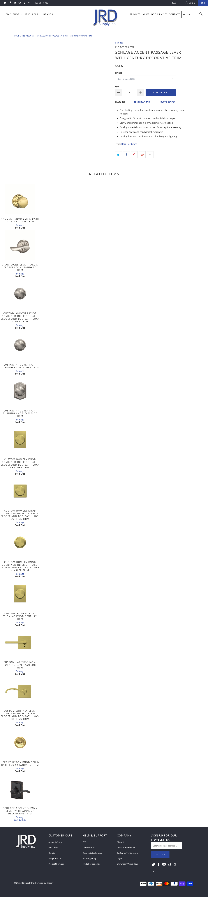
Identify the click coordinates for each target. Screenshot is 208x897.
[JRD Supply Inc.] (105, 17)
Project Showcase (56, 863)
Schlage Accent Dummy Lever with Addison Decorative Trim (20, 788)
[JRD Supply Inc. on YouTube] (14, 3)
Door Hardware (129, 144)
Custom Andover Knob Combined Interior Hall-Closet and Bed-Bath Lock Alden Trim (20, 293)
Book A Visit (159, 14)
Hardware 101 (89, 847)
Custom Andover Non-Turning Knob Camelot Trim (20, 391)
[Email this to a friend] (150, 154)
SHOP (16, 14)
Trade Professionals (91, 863)
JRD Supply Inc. (27, 882)
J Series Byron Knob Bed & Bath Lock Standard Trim (20, 742)
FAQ (84, 842)
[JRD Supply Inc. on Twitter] (5, 3)
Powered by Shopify (44, 882)
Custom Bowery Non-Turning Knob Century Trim (20, 594)
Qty (117, 86)
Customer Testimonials (127, 853)
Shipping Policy (89, 858)
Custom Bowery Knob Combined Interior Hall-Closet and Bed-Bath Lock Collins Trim (20, 491)
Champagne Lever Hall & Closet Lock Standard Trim (20, 245)
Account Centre (55, 842)
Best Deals (53, 847)
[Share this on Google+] (142, 154)
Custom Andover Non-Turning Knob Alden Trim (20, 345)
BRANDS (48, 14)
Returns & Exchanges (92, 853)
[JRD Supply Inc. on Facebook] (10, 3)
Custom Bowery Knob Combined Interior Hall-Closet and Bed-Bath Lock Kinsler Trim (20, 542)
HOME (7, 14)
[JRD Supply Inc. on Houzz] (24, 3)
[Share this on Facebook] (126, 154)
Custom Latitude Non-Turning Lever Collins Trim (20, 642)
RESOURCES (32, 14)
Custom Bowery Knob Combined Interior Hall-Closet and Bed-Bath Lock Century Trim (20, 439)
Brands (51, 853)
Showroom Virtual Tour (127, 863)
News (146, 14)
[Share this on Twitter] (118, 154)
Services (135, 14)
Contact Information (126, 847)
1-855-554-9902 (40, 3)
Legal (119, 858)
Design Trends (54, 858)
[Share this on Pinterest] (134, 154)
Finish (118, 73)
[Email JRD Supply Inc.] (29, 3)
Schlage (119, 42)
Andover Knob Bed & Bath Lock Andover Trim (20, 199)
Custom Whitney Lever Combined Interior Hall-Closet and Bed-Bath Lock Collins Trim (20, 691)
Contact (174, 14)
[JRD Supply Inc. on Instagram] (19, 3)
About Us (121, 842)
